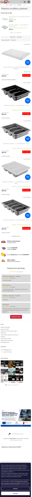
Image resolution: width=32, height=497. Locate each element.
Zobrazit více (16, 317)
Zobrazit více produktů (15, 32)
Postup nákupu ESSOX (6, 338)
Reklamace (3, 332)
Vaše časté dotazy (5, 342)
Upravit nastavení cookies (16, 440)
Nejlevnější (12, 37)
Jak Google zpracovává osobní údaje (12, 483)
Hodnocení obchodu (16, 268)
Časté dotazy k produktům (7, 340)
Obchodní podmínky (5, 327)
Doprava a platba (5, 329)
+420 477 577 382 (7, 352)
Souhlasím (15, 493)
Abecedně (13, 40)
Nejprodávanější (5, 40)
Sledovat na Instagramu (13, 384)
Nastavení (15, 488)
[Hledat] (20, 1)
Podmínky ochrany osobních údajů (9, 331)
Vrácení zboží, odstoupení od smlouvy (9, 334)
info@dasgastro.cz (7, 349)
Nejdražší (19, 37)
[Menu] (28, 1)
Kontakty (3, 336)
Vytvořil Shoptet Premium (17, 433)
